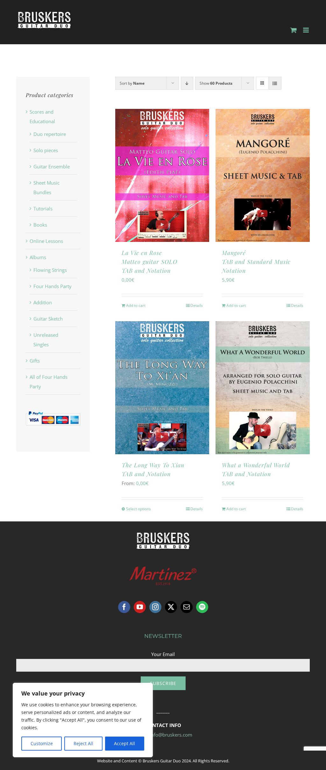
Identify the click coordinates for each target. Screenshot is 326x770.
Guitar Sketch (48, 318)
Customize (42, 743)
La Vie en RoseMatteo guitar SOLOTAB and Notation (149, 261)
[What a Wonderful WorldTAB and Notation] (263, 387)
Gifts (35, 360)
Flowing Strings (50, 270)
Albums (38, 257)
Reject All (83, 743)
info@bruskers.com (171, 734)
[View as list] (275, 83)
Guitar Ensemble (51, 166)
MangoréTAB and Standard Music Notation (256, 261)
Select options (138, 509)
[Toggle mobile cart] (293, 30)
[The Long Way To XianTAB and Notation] (162, 387)
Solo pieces (45, 150)
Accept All (124, 743)
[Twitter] (171, 607)
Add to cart (135, 305)
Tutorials (43, 208)
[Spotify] (202, 607)
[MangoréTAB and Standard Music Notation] (263, 175)
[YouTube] (140, 607)
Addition (42, 302)
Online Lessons (46, 241)
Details (196, 305)
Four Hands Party (52, 286)
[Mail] (187, 607)
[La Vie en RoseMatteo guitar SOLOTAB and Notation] (162, 175)
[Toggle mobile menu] (306, 30)
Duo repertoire (49, 134)
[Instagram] (155, 607)
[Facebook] (124, 607)
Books (40, 225)
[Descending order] (187, 83)
